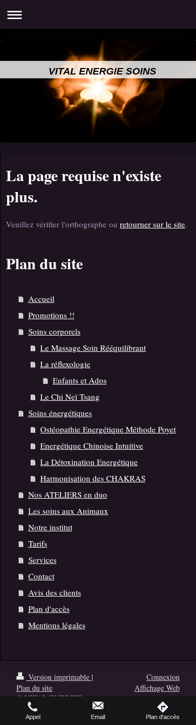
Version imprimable (58, 677)
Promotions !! (51, 314)
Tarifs (37, 543)
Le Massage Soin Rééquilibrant (93, 347)
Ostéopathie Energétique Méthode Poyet (108, 429)
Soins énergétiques (60, 412)
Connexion (163, 677)
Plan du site (34, 688)
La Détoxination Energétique (89, 461)
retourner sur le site (152, 224)
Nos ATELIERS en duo (67, 494)
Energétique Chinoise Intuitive (91, 445)
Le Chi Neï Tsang (70, 396)
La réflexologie (65, 363)
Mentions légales (56, 624)
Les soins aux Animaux (68, 510)
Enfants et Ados (80, 380)
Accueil (41, 298)
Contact (41, 576)
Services (42, 559)
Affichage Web (157, 688)
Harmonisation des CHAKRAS (92, 478)
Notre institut (50, 527)
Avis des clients (54, 592)
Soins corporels (54, 331)
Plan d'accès (49, 608)
